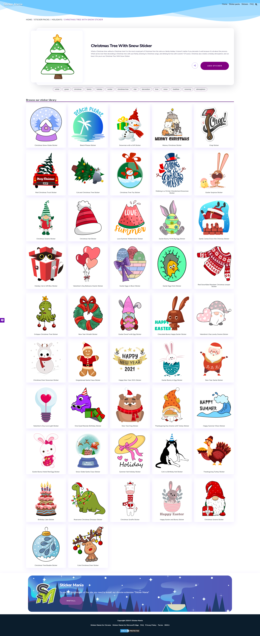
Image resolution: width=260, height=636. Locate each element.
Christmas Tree (123, 89)
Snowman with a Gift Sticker (130, 145)
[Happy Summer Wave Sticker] (214, 404)
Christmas (77, 89)
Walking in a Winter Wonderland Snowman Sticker (172, 192)
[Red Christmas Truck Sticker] (46, 170)
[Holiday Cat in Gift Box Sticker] (46, 264)
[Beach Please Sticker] (88, 124)
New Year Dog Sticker (130, 426)
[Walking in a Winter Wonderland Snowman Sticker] (172, 170)
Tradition (176, 89)
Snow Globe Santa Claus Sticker (88, 472)
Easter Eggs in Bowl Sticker (130, 286)
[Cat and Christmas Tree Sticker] (88, 170)
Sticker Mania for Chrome (101, 625)
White (57, 89)
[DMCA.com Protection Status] (130, 632)
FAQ (142, 625)
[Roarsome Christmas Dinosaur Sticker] (88, 498)
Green (66, 89)
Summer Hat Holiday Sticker (130, 472)
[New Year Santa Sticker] (214, 359)
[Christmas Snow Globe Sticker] (46, 124)
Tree (156, 89)
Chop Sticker (214, 145)
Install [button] (71, 601)
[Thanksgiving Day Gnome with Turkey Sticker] (172, 404)
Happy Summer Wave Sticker (214, 426)
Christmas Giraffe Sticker (130, 520)
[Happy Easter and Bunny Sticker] (172, 498)
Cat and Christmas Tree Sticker (88, 192)
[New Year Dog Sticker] (130, 404)
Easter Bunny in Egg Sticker (172, 380)
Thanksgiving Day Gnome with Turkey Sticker (172, 426)
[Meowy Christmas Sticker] (172, 124)
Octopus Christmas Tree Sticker (46, 334)
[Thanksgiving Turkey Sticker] (214, 450)
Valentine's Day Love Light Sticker (46, 426)
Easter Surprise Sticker (214, 192)
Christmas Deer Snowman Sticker (46, 380)
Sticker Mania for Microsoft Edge (126, 625)
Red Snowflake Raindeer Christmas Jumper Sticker (214, 286)
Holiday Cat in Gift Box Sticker (46, 286)
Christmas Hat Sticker (88, 239)
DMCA (167, 625)
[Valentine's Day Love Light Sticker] (46, 404)
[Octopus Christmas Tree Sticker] (46, 313)
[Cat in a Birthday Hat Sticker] (172, 450)
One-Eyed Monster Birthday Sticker (88, 426)
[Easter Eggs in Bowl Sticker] (130, 264)
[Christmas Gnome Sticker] (46, 217)
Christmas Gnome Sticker (45, 239)
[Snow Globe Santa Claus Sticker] (88, 450)
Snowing (188, 89)
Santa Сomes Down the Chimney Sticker (214, 239)
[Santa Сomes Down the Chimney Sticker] (214, 217)
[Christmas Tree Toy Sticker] (130, 170)
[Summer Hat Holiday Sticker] (130, 450)
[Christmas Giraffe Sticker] (130, 498)
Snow (166, 89)
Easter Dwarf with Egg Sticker (130, 334)
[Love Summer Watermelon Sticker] (130, 217)
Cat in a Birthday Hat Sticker (172, 472)
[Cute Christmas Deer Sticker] (88, 544)
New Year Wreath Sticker (88, 334)
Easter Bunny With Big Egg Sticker (172, 239)
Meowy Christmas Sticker (171, 145)
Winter (109, 89)
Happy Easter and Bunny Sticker (172, 520)
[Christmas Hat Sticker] (88, 217)
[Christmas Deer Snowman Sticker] (46, 359)
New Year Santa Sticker (214, 380)
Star (135, 89)
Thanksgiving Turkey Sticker (214, 472)
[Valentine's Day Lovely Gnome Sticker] (214, 313)
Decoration (146, 89)
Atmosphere (200, 89)
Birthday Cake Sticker (46, 520)
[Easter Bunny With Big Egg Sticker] (172, 217)
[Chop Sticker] (214, 124)
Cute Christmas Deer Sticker (88, 565)
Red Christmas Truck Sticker (46, 192)
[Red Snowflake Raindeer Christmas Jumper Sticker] (214, 263)
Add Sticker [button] (214, 66)
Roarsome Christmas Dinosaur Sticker (88, 520)
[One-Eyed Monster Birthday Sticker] (88, 404)
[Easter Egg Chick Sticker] (172, 264)
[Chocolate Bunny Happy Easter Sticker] (172, 313)
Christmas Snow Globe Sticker (46, 145)
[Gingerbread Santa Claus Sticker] (88, 359)
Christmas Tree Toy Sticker (130, 192)
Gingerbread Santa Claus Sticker (88, 380)
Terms (160, 625)
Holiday (99, 89)
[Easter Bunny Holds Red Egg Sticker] (46, 450)
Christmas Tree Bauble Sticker (46, 565)
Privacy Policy (150, 625)
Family (89, 89)
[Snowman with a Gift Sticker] (130, 124)
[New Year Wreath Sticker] (88, 313)
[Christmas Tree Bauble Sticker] (46, 544)
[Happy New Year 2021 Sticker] (130, 359)
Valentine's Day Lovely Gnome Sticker (214, 334)
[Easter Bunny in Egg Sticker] (172, 359)
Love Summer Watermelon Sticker (130, 239)
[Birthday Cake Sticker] (46, 498)
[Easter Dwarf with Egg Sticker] (130, 313)
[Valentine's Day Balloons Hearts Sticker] (88, 264)
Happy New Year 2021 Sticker (130, 380)
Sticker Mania (13, 4)
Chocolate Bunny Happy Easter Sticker (172, 334)
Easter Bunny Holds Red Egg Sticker (46, 472)
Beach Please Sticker (88, 145)
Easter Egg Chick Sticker (172, 286)
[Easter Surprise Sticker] (214, 170)
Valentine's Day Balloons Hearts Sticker (88, 286)
